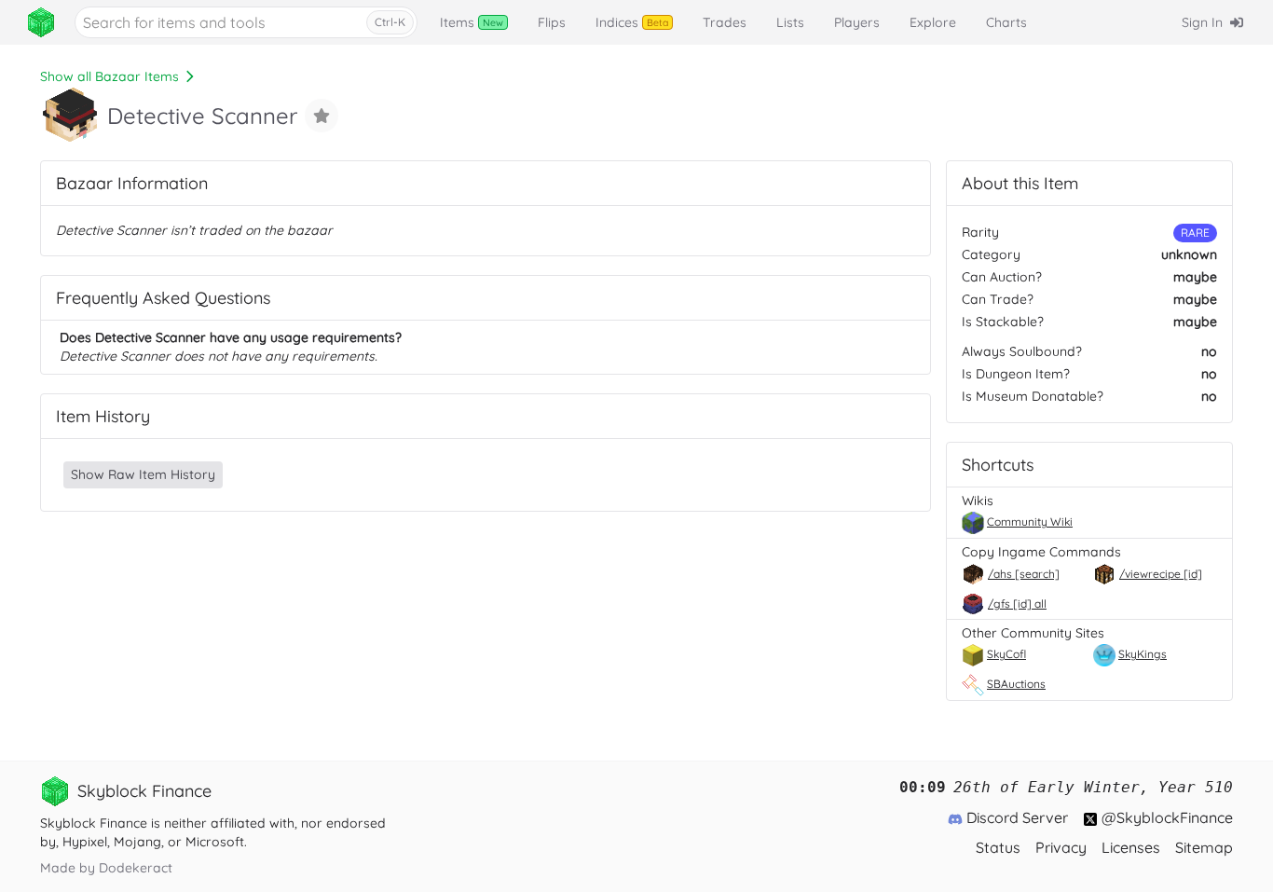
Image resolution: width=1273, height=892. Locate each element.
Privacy (1061, 847)
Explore (933, 22)
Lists (790, 22)
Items (471, 22)
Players (857, 22)
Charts (1006, 22)
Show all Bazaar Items (109, 76)
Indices (631, 22)
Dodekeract (135, 867)
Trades (724, 22)
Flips (552, 22)
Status (998, 847)
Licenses (1131, 847)
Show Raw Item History (143, 474)
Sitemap (1204, 847)
